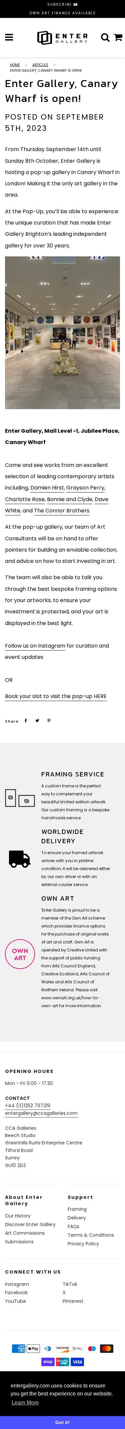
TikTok (70, 1284)
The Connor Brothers (61, 510)
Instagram (17, 1284)
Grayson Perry (85, 487)
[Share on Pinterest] (49, 721)
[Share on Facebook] (26, 721)
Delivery (77, 1217)
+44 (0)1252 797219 (27, 1105)
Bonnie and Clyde (69, 499)
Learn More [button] (25, 1402)
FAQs (73, 1226)
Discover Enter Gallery (30, 1224)
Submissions (19, 1241)
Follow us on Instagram (35, 646)
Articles (40, 64)
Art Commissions (25, 1233)
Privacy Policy (83, 1243)
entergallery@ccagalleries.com (41, 1113)
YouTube (15, 1301)
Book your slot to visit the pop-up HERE (56, 696)
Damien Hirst (47, 487)
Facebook (16, 1292)
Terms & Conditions (91, 1235)
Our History (18, 1215)
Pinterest (73, 1301)
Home (15, 64)
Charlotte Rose (25, 499)
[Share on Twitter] (37, 721)
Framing (77, 1209)
